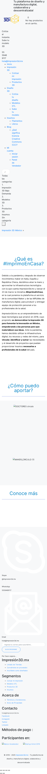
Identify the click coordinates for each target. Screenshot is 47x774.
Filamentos (17, 121)
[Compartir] (4, 770)
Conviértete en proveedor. (17, 668)
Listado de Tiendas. (14, 665)
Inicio (9, 64)
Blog (9, 127)
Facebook (6, 716)
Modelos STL (12, 684)
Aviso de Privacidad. (14, 703)
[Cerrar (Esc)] (1, 770)
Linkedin (5, 725)
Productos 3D (12, 687)
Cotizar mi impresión (15, 681)
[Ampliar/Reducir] (9, 770)
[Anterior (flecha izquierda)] (1, 773)
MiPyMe (25, 479)
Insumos (11, 118)
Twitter (4, 722)
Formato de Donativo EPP (25, 426)
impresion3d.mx (22, 755)
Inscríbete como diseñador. (17, 671)
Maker (26, 469)
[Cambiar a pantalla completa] (6, 770)
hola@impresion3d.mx (12, 61)
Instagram (6, 719)
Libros (15, 124)
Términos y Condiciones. (16, 700)
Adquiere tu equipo (26, 447)
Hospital (26, 416)
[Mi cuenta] (29, 14)
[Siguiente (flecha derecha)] (4, 773)
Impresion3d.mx (27, 288)
